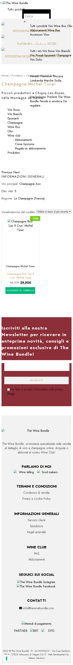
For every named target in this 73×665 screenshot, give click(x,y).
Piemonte (46, 76)
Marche (49, 80)
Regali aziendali (36, 532)
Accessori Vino (39, 34)
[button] (7, 172)
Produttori (13, 153)
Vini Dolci (36, 59)
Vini (50, 26)
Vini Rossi (48, 51)
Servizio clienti (36, 520)
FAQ (36, 553)
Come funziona (24, 144)
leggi (11, 393)
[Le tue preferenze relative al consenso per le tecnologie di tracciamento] (6, 658)
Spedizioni (36, 526)
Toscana (58, 76)
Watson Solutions (36, 658)
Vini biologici (38, 97)
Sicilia (57, 80)
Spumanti (49, 55)
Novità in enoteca (51, 101)
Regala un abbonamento (30, 148)
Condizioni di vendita (36, 493)
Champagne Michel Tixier (20, 266)
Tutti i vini (35, 51)
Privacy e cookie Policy (36, 499)
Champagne (64, 55)
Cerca (27, 11)
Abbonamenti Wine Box (45, 30)
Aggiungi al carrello (20, 290)
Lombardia (36, 80)
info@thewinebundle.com (38, 608)
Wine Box (60, 26)
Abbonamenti (23, 140)
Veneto (34, 76)
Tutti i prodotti (16, 9)
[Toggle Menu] (1, 3)
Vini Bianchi (63, 51)
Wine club (13, 135)
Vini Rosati (36, 55)
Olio (69, 26)
